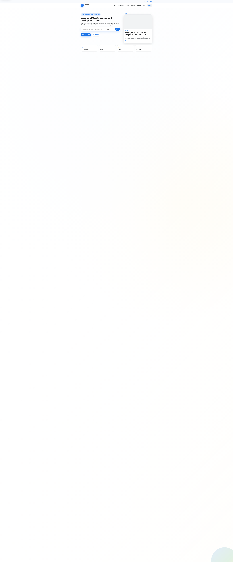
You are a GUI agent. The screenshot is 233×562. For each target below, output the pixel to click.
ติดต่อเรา (145, 5)
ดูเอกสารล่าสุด (96, 34)
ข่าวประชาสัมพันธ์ (122, 5)
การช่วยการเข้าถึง (148, 1)
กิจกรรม (128, 5)
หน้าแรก (115, 5)
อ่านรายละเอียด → (128, 40)
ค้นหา (117, 29)
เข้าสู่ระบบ (150, 5)
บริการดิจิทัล (139, 5)
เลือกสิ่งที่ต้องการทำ (86, 34)
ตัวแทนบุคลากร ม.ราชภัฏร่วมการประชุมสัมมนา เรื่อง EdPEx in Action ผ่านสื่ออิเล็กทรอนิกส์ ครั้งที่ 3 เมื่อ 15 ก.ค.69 (136, 36)
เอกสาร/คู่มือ (133, 5)
